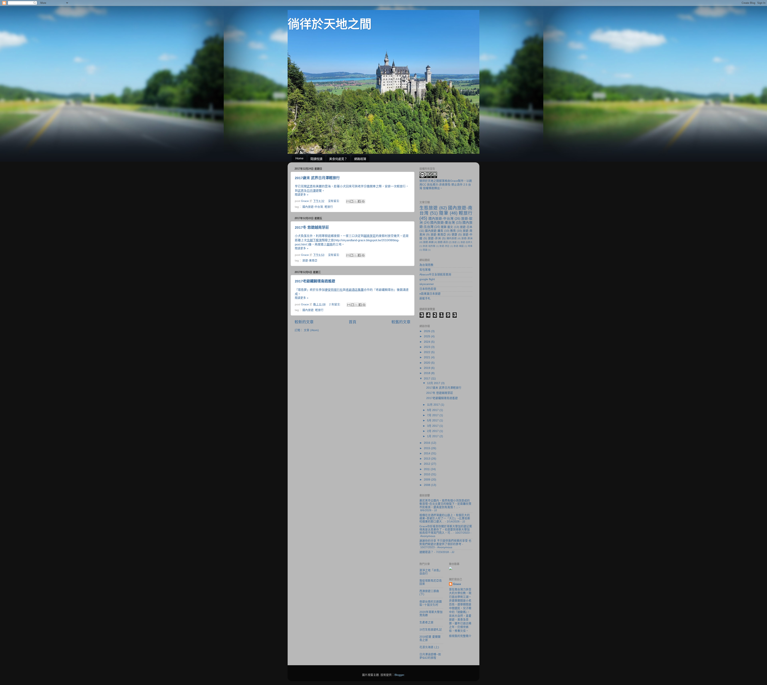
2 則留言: (335, 304)
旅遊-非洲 (434, 238)
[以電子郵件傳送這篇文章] (348, 201)
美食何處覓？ (338, 159)
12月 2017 (434, 383)
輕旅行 (329, 206)
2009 (427, 479)
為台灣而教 (426, 264)
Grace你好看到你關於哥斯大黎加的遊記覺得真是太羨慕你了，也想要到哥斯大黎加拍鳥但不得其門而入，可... (445, 529)
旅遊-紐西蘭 (429, 246)
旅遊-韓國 (459, 246)
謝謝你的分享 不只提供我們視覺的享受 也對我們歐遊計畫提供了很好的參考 (445, 542)
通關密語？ (426, 552)
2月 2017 (433, 431)
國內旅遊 (308, 310)
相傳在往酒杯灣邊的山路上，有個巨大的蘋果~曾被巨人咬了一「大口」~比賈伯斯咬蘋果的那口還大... (444, 518)
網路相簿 (360, 159)
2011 (427, 469)
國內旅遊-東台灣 (442, 222)
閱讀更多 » (301, 194)
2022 (427, 352)
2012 (427, 463)
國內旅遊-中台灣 (312, 206)
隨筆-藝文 (447, 226)
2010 (427, 474)
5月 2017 (433, 420)
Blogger (399, 674)
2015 (427, 448)
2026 (427, 331)
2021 (427, 357)
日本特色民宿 (427, 288)
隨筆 (443, 212)
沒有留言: (334, 201)
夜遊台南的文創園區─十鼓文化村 (430, 603)
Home (299, 158)
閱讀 (425, 250)
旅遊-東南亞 (309, 260)
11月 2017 (434, 404)
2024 (427, 341)
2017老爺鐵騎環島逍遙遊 (315, 281)
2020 (427, 362)
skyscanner (426, 284)
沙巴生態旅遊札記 (430, 629)
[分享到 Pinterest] (363, 201)
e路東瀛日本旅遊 (430, 293)
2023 (427, 346)
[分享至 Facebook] (359, 201)
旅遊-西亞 (444, 246)
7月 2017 (433, 415)
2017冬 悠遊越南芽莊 (312, 227)
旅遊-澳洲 (466, 238)
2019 (427, 367)
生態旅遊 (428, 207)
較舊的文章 (400, 322)
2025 (427, 336)
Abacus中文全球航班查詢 (435, 274)
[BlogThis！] (352, 201)
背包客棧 (425, 269)
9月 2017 (433, 410)
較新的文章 (304, 322)
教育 (453, 230)
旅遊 (454, 242)
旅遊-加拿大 (466, 242)
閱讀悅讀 (316, 159)
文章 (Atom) (311, 330)
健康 (454, 234)
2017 (427, 378)
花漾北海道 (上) (429, 647)
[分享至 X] (356, 201)
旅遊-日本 (466, 226)
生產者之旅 (426, 622)
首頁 (352, 322)
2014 (427, 453)
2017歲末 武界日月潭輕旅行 (317, 178)
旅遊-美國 (428, 242)
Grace (454, 180)
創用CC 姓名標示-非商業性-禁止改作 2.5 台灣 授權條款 (445, 184)
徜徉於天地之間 (330, 24)
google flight (427, 279)
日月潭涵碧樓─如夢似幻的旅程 (430, 656)
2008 (427, 484)
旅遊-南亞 (443, 242)
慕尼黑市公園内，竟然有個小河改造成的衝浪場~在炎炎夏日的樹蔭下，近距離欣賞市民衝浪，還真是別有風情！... (445, 503)
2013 (427, 458)
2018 (427, 373)
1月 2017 (433, 436)
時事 (470, 246)
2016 (427, 442)
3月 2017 (433, 425)
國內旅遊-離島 (434, 230)
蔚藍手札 (425, 298)
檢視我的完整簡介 (460, 635)
